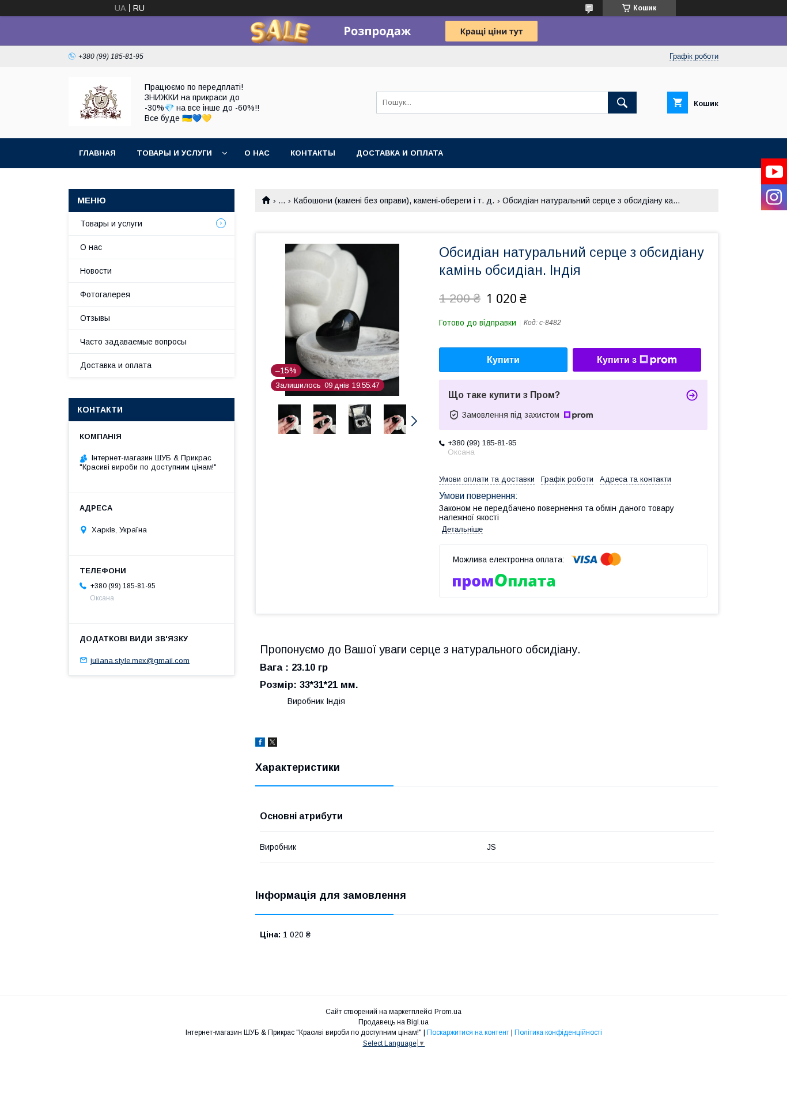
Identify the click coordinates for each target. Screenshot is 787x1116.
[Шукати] (622, 103)
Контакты (312, 153)
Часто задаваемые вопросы (133, 341)
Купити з (617, 360)
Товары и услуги (174, 153)
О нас (257, 153)
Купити (503, 360)
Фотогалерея (105, 294)
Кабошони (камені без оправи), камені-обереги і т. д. (394, 200)
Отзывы (95, 318)
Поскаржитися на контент (468, 1032)
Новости (96, 270)
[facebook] (260, 743)
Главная (97, 153)
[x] (272, 743)
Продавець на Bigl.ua (393, 1022)
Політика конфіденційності (558, 1032)
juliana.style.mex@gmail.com (140, 660)
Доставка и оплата (399, 153)
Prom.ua (447, 1012)
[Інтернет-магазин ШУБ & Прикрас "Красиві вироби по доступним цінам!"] (100, 123)
